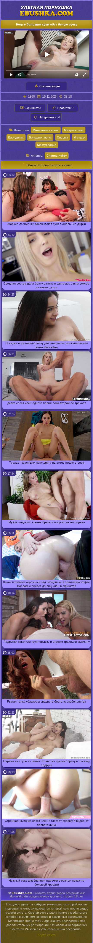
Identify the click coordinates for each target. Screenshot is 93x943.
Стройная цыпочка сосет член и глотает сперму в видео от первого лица (46, 822)
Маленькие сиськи (46, 130)
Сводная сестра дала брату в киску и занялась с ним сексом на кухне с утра (46, 285)
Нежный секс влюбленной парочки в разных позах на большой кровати (46, 882)
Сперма (62, 137)
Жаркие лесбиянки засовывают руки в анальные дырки (46, 224)
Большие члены (40, 137)
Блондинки (16, 137)
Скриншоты (32, 108)
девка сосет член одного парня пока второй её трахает (46, 403)
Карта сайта (47, 935)
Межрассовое (73, 130)
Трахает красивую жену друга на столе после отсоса (46, 462)
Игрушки (79, 137)
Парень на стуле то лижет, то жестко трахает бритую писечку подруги (46, 763)
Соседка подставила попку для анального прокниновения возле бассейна (46, 345)
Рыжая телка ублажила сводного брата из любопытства (46, 701)
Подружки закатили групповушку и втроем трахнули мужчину (46, 641)
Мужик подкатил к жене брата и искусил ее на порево (46, 522)
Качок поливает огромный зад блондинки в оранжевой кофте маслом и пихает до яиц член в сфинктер (46, 584)
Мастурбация (46, 144)
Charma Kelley (56, 155)
